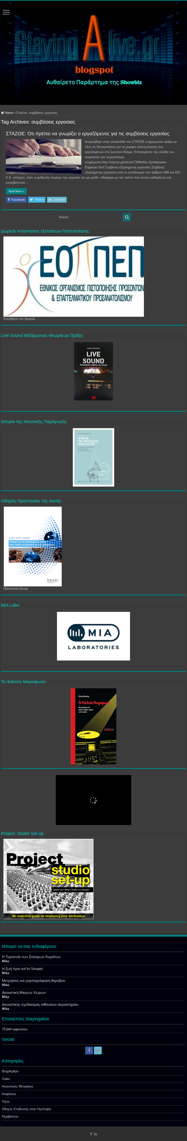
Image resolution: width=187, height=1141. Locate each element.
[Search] (127, 217)
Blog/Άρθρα (10, 1071)
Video (6, 1079)
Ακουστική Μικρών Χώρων (24, 992)
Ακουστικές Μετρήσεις (17, 1086)
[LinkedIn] (98, 1050)
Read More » (16, 191)
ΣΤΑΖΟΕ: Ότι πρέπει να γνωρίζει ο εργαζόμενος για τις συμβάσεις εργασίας (87, 133)
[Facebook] (89, 1050)
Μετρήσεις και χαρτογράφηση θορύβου (33, 980)
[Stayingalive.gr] (93, 53)
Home (8, 113)
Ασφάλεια (9, 1094)
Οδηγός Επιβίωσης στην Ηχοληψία (26, 1109)
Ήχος (5, 1101)
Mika (5, 961)
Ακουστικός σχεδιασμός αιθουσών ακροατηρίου (40, 1004)
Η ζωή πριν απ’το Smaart (22, 969)
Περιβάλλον (10, 1116)
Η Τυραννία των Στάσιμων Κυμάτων (31, 957)
